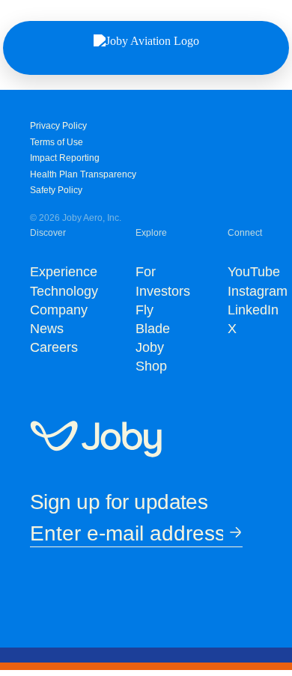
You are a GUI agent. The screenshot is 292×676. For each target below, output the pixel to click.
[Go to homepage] (96, 440)
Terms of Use (56, 142)
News (47, 328)
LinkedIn (253, 309)
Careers (54, 347)
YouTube (254, 271)
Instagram (258, 291)
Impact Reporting (65, 158)
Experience (63, 271)
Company (59, 309)
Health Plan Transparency (83, 174)
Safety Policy (56, 190)
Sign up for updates (118, 502)
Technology (64, 291)
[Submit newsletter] (233, 533)
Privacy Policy (58, 126)
